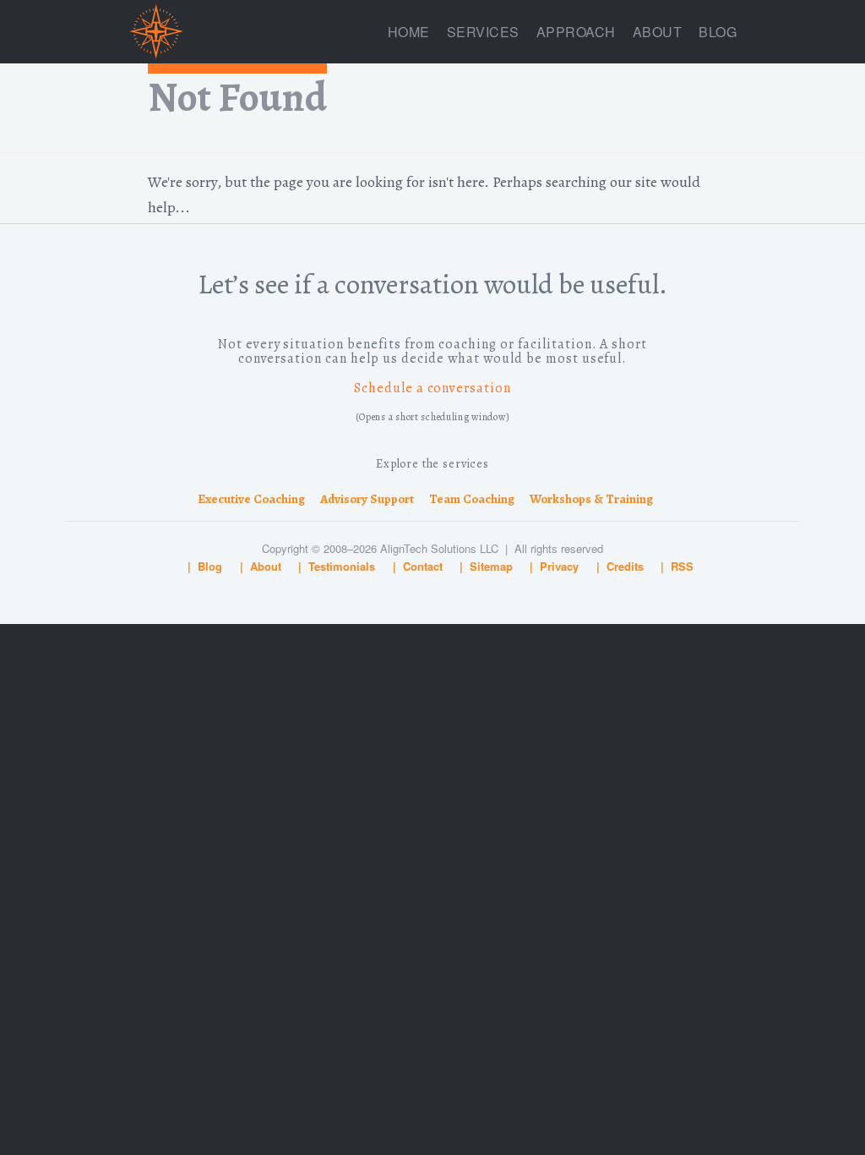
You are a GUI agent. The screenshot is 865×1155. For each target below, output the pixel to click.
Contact (423, 566)
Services (483, 31)
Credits (625, 566)
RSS (682, 566)
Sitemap (491, 566)
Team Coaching (471, 498)
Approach (576, 31)
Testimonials (341, 566)
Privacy (559, 566)
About (658, 31)
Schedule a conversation (432, 388)
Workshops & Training (591, 498)
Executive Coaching (251, 498)
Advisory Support (367, 498)
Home (409, 31)
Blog (718, 31)
